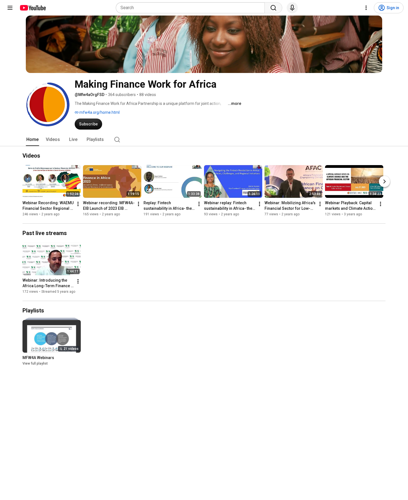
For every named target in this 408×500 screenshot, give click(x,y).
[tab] (32, 139)
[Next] (384, 181)
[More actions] (78, 203)
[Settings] (366, 7)
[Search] (273, 7)
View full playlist (35, 363)
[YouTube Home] (33, 8)
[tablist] (204, 139)
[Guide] (10, 7)
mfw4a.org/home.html (99, 112)
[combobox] (191, 7)
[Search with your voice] (292, 7)
